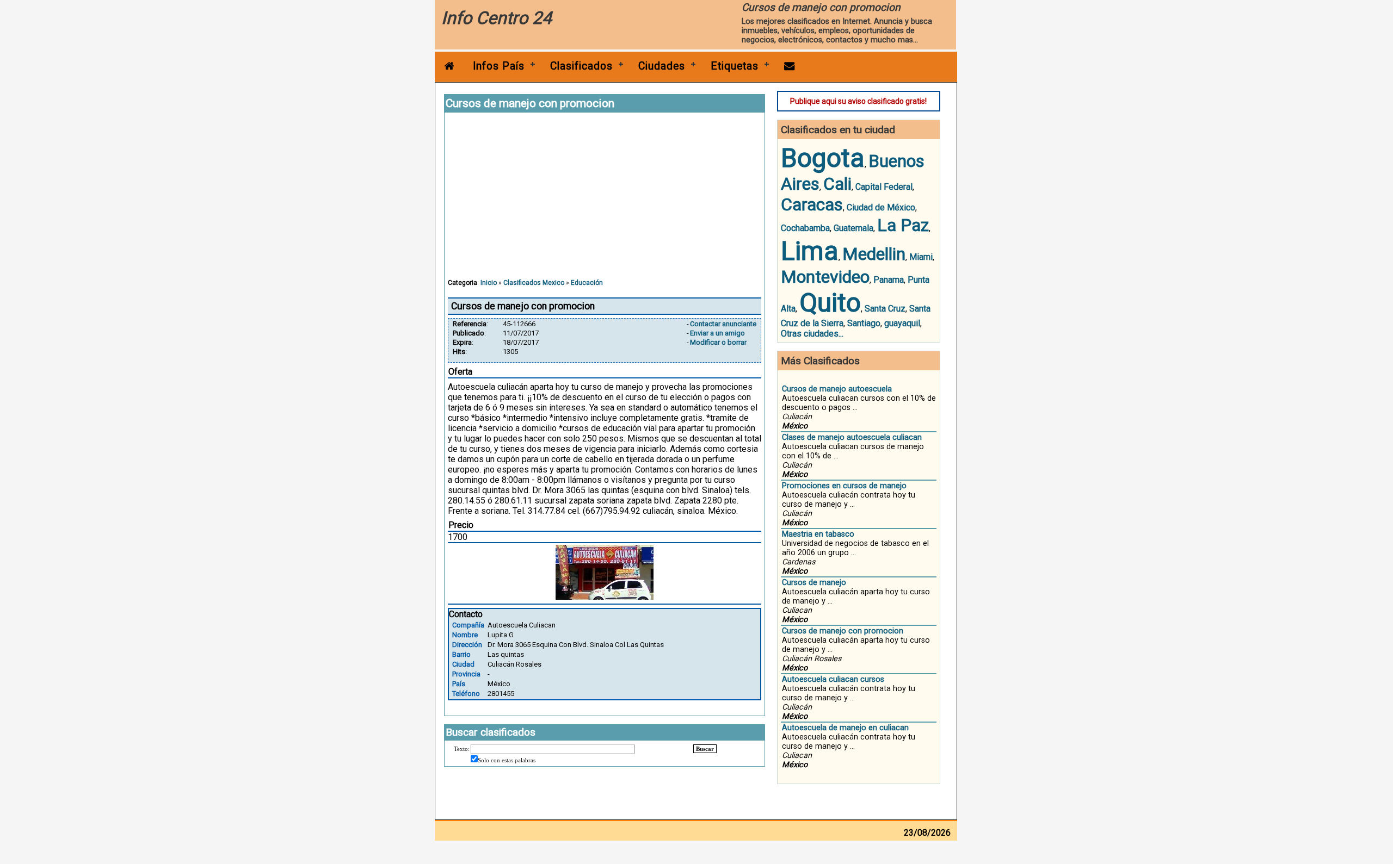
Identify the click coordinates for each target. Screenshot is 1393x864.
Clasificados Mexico (533, 283)
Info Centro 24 (496, 18)
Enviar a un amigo (717, 333)
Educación (587, 283)
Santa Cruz (885, 308)
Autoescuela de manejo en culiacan (845, 727)
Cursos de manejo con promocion (842, 631)
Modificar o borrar (718, 342)
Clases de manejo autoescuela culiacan (852, 437)
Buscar (705, 748)
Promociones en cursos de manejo (844, 485)
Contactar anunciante (723, 324)
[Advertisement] (604, 201)
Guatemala (853, 228)
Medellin (873, 254)
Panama (888, 280)
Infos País (499, 66)
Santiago (863, 323)
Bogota (823, 157)
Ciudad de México (881, 207)
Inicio (488, 283)
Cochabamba (805, 228)
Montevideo (825, 276)
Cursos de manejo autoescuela (837, 389)
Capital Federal (884, 187)
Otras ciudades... (812, 333)
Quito (830, 302)
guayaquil (902, 323)
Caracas (812, 204)
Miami (921, 257)
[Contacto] (789, 66)
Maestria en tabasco (818, 534)
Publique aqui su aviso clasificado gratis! (858, 101)
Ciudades (661, 66)
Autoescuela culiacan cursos (833, 679)
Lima (810, 250)
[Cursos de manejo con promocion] (605, 597)
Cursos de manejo (814, 582)
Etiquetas (735, 66)
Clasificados (581, 66)
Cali (837, 183)
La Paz (903, 225)
